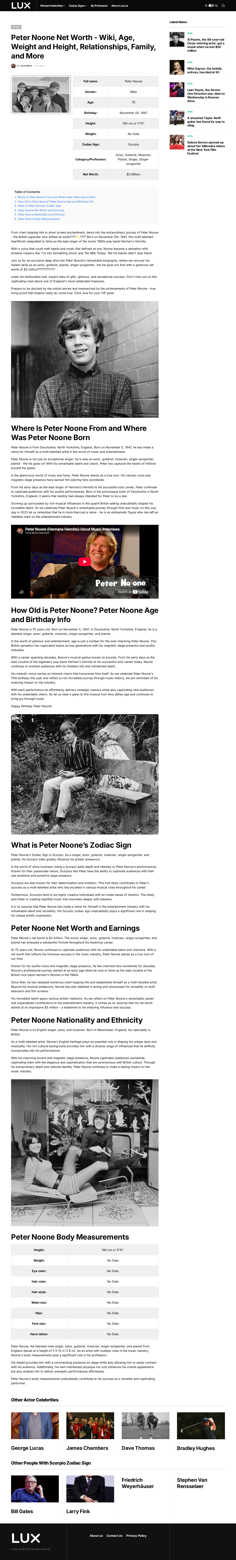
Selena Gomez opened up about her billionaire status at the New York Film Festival (206, 147)
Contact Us (115, 1535)
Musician (144, 155)
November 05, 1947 (133, 113)
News (190, 33)
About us (96, 1535)
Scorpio (133, 144)
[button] (211, 5)
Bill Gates (22, 1511)
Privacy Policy (136, 1535)
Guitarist (130, 155)
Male (133, 92)
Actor (16, 27)
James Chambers (87, 1448)
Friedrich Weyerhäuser (138, 1483)
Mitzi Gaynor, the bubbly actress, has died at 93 (204, 70)
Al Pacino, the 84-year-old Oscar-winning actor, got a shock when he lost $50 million (205, 45)
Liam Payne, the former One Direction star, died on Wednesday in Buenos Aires (206, 95)
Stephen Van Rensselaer (192, 1483)
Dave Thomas (138, 1448)
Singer (133, 159)
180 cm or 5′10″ (134, 123)
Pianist (122, 159)
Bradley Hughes (196, 1448)
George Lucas (27, 1448)
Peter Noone (133, 81)
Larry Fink (78, 1511)
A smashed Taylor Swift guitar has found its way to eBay (206, 121)
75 (133, 102)
